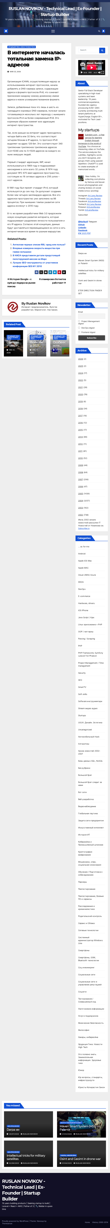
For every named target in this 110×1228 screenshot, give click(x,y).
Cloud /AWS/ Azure (87, 575)
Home (87, 1222)
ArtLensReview (94, 201)
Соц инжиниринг (86, 967)
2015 (80, 430)
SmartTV (82, 687)
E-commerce (84, 596)
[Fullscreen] (102, 72)
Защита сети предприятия (91, 820)
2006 (80, 486)
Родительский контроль (90, 916)
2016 (80, 423)
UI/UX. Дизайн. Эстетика (90, 722)
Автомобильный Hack (89, 737)
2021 (80, 387)
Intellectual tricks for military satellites (26, 1157)
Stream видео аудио (88, 708)
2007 (80, 479)
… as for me (83, 546)
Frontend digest (88, 332)
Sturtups (82, 715)
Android (81, 553)
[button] (99, 31)
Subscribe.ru (83, 528)
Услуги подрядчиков (88, 1016)
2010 (80, 458)
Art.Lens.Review (95, 195)
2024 (80, 373)
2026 (80, 359)
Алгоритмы (83, 744)
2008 (80, 472)
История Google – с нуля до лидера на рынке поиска (21, 283)
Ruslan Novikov (38, 303)
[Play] (81, 72)
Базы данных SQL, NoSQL (90, 761)
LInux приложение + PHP (90, 624)
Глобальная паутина (88, 813)
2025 (80, 366)
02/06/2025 (14, 1163)
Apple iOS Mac (85, 561)
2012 (80, 444)
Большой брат (85, 775)
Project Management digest (89, 322)
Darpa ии (82, 253)
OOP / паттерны (86, 631)
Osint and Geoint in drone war (80, 1159)
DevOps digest (88, 328)
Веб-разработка (86, 799)
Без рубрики (84, 768)
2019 (80, 401)
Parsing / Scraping (86, 639)
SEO (80, 680)
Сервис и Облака (86, 923)
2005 (80, 493)
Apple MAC (83, 568)
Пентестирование (86, 889)
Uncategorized (85, 729)
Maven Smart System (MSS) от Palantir (80, 1128)
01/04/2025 (67, 1163)
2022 (80, 380)
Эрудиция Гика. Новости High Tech (21, 47)
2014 (80, 437)
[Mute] (99, 72)
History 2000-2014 (100, 1222)
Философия (83, 1030)
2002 (80, 515)
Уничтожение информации (91, 1009)
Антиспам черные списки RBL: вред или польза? (39, 244)
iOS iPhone (83, 610)
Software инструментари (90, 701)
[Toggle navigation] (53, 31)
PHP (80, 646)
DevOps (82, 589)
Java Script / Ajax (86, 617)
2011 (80, 451)
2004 (80, 501)
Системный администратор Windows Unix (90, 940)
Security (82, 673)
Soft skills (82, 694)
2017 (80, 416)
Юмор (81, 1070)
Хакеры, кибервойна (88, 1037)
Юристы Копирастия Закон (91, 1087)
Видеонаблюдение (87, 806)
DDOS (81, 582)
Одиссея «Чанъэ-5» (13, 345)
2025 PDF (84, 233)
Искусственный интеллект (91, 827)
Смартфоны (84, 950)
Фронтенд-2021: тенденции (36, 347)
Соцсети (82, 992)
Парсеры (82, 882)
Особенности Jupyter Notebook (60, 347)
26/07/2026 (14, 1134)
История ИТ (84, 835)
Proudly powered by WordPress (15, 1221)
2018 (80, 408)
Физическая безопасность (91, 1023)
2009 (80, 465)
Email (80, 312)
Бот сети (82, 792)
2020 (80, 394)
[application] (91, 67)
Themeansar (7, 1223)
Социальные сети (86, 974)
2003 (80, 508)
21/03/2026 (67, 1134)
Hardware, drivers (86, 603)
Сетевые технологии (88, 930)
